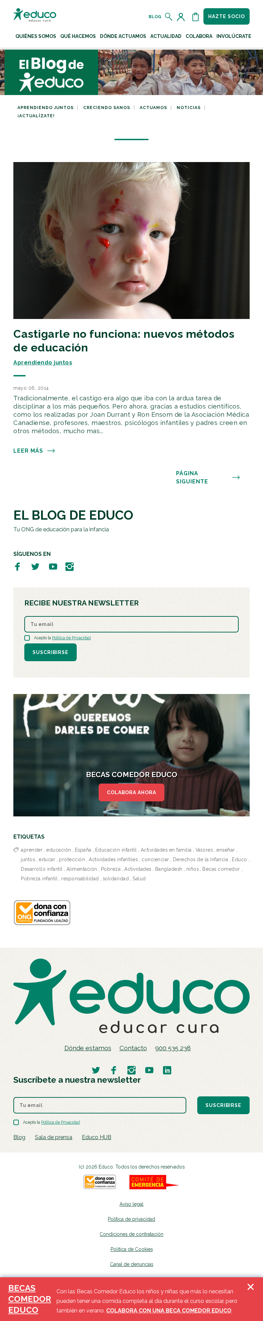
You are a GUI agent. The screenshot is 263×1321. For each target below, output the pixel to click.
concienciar (155, 859)
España (83, 850)
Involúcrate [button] (233, 36)
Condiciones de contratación (131, 1234)
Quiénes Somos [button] (35, 36)
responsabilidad (80, 878)
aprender (31, 850)
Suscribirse (50, 652)
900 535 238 (173, 1048)
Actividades (137, 869)
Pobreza (111, 869)
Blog (155, 16)
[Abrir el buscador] (169, 16)
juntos (28, 859)
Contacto (133, 1048)
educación (58, 850)
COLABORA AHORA (131, 792)
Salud (139, 878)
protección (72, 859)
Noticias (189, 107)
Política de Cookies (132, 1249)
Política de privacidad (131, 1219)
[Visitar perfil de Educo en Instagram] (69, 566)
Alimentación (81, 869)
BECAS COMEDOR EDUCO (29, 1299)
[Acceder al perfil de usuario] (182, 16)
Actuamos (153, 107)
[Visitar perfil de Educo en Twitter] (35, 566)
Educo (239, 859)
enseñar (225, 850)
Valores (204, 850)
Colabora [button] (199, 36)
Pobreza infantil (39, 878)
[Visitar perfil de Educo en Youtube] (53, 566)
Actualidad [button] (165, 36)
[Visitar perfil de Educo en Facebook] (17, 566)
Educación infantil (116, 850)
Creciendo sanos (106, 107)
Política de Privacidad (71, 638)
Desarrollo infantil (42, 869)
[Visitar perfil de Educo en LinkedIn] (167, 1070)
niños (192, 869)
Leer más (28, 451)
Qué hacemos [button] (78, 36)
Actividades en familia (166, 850)
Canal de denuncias (131, 1264)
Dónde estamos (87, 1048)
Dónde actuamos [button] (123, 36)
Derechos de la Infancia (200, 859)
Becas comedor (221, 869)
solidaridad (116, 878)
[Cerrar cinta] (251, 1299)
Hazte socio (226, 16)
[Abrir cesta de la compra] (195, 16)
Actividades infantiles (113, 859)
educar (47, 859)
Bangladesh (169, 869)
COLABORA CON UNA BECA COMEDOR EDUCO (168, 1310)
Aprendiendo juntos (45, 107)
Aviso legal (131, 1204)
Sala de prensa (53, 1137)
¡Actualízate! (36, 116)
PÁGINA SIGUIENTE (192, 477)
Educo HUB (96, 1137)
